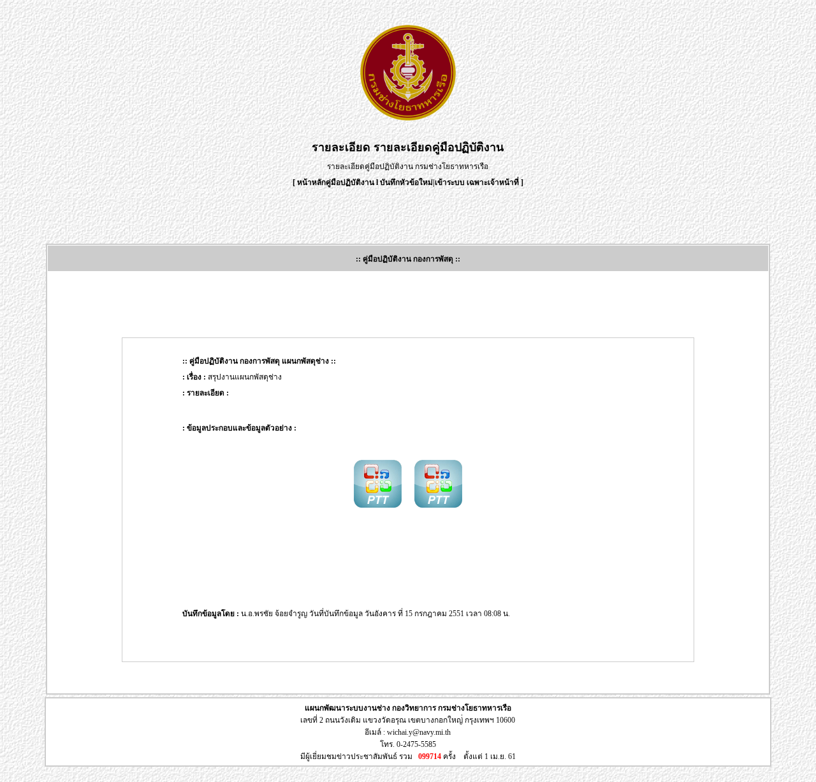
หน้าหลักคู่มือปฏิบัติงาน (335, 182)
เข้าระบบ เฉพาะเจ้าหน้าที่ (478, 182)
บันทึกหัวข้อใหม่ (406, 182)
